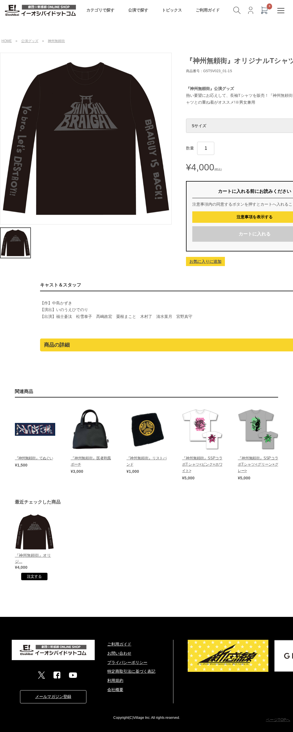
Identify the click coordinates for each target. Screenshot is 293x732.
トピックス (172, 10)
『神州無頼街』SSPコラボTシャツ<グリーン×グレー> (258, 464)
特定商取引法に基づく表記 (131, 671)
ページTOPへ (278, 719)
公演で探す (138, 10)
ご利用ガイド (208, 10)
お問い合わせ (119, 653)
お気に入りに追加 (205, 261)
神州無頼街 (56, 41)
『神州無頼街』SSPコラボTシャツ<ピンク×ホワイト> (202, 464)
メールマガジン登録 (53, 696)
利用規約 (115, 680)
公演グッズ (29, 41)
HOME (6, 41)
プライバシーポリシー (127, 662)
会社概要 (115, 689)
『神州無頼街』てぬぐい (34, 458)
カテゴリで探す (100, 10)
